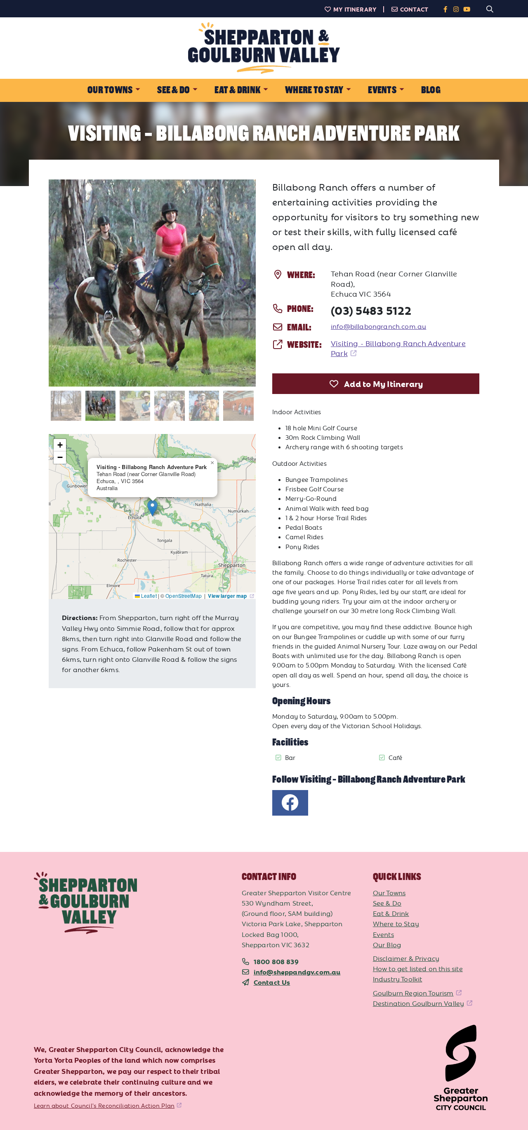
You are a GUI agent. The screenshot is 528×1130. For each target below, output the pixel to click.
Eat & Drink (391, 913)
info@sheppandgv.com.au (297, 972)
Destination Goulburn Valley (418, 1002)
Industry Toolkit (397, 978)
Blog (431, 90)
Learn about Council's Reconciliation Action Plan (104, 1105)
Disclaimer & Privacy (406, 958)
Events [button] (382, 90)
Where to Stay (396, 923)
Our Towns (389, 892)
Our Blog (387, 944)
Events (383, 934)
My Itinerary (355, 9)
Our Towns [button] (109, 90)
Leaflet (148, 595)
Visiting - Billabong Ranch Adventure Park (398, 348)
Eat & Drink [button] (237, 90)
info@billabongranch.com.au (378, 325)
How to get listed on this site (418, 968)
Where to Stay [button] (314, 90)
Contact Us (272, 982)
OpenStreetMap (184, 595)
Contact (414, 9)
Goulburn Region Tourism (413, 992)
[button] (152, 508)
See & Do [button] (173, 90)
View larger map (228, 595)
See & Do (387, 902)
